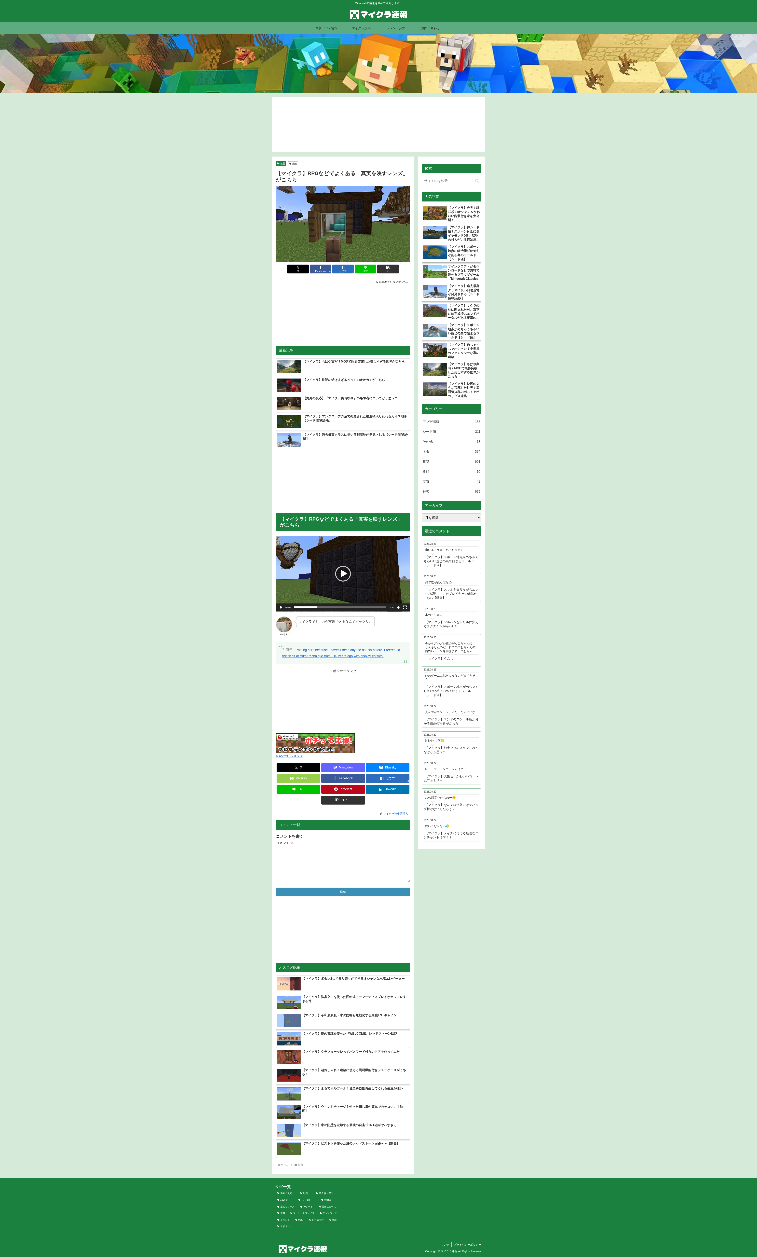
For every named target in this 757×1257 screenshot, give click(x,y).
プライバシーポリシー (467, 1244)
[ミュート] (399, 607)
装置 (282, 163)
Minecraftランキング (289, 756)
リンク (445, 1244)
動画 (294, 163)
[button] (388, 269)
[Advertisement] (378, 124)
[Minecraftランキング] (315, 743)
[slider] (340, 607)
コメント (285, 843)
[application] (343, 574)
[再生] (281, 607)
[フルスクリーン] (405, 607)
